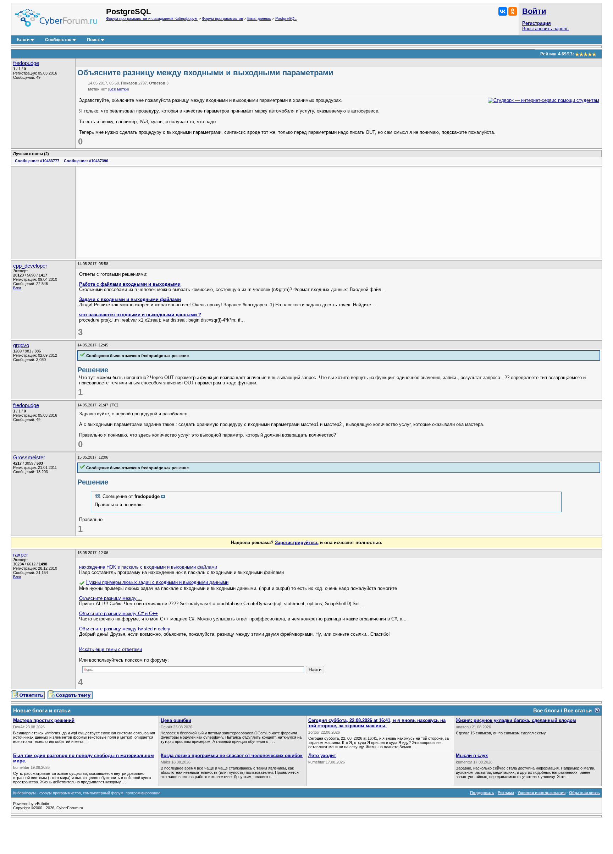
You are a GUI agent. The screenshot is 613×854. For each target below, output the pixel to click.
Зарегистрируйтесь (297, 542)
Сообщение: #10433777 (37, 161)
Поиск (93, 39)
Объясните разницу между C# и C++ (118, 613)
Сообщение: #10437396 (86, 161)
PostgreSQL (286, 18)
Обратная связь (584, 792)
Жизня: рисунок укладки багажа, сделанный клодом (516, 720)
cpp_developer (30, 266)
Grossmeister (29, 457)
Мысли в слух (472, 755)
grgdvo (21, 345)
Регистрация (536, 23)
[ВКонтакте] (502, 11)
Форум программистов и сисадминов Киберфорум (152, 18)
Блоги (23, 39)
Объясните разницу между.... (110, 598)
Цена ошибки (176, 720)
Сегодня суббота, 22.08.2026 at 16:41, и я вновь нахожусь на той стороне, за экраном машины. (377, 723)
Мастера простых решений (43, 720)
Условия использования (541, 792)
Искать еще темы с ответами (110, 649)
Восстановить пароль (545, 28)
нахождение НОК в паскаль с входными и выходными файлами (148, 567)
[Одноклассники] (512, 11)
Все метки (118, 89)
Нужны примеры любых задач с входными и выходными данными (157, 582)
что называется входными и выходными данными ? (140, 314)
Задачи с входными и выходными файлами (130, 299)
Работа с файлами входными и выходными (130, 284)
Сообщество (58, 39)
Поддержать (482, 792)
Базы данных (259, 18)
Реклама (506, 792)
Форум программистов (222, 18)
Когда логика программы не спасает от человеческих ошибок (232, 755)
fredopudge (26, 63)
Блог (17, 288)
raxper (20, 555)
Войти (534, 11)
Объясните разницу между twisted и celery (124, 628)
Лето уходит (322, 755)
